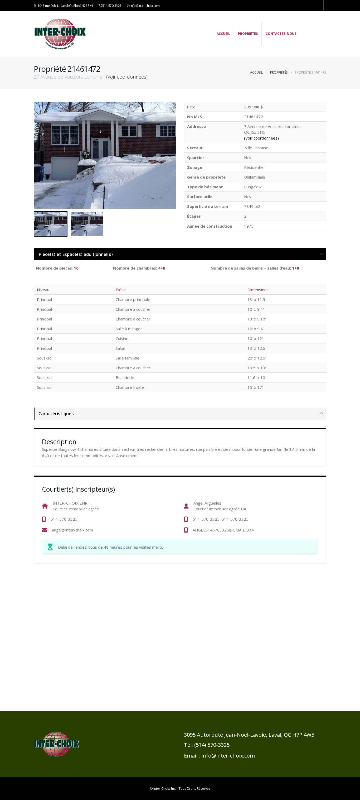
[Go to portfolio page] (105, 155)
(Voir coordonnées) (127, 77)
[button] (175, 155)
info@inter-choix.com (145, 5)
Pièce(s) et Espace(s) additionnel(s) (75, 254)
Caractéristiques (56, 413)
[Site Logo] (60, 34)
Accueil (223, 33)
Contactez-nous (281, 33)
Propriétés (248, 33)
